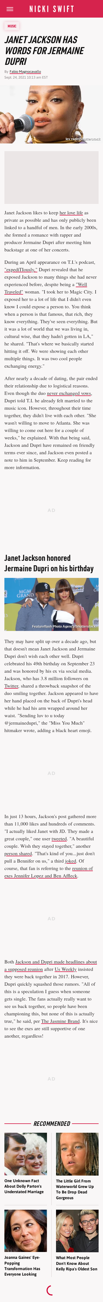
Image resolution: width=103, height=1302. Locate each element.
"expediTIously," (20, 269)
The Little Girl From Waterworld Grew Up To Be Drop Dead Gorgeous (75, 1189)
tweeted (59, 838)
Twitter (11, 685)
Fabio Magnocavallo (25, 72)
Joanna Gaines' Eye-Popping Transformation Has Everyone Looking (22, 1265)
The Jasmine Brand (60, 1021)
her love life (71, 212)
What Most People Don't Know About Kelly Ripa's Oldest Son (76, 1263)
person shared (18, 853)
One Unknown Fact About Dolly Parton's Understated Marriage (24, 1186)
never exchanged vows (69, 393)
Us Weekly (66, 969)
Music (12, 26)
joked (70, 860)
